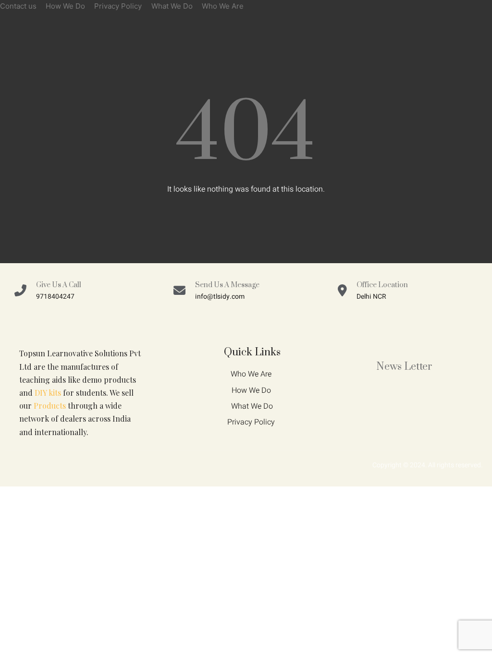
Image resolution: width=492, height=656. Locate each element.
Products (50, 406)
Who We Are (223, 6)
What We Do (172, 6)
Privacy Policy (118, 6)
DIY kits (48, 393)
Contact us (18, 6)
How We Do (65, 6)
